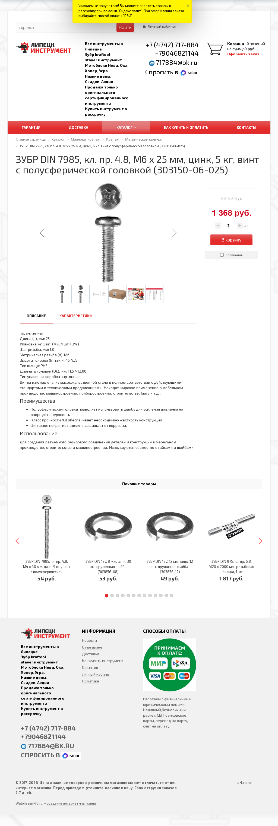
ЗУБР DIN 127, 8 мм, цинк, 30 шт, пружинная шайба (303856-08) (108, 566)
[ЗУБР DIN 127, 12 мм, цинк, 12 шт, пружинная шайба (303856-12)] (170, 527)
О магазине (92, 647)
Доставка (90, 654)
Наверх (245, 782)
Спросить (160, 72)
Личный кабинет (96, 674)
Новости (89, 640)
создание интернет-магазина (71, 803)
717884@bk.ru (176, 62)
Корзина (235, 44)
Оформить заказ (243, 54)
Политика (90, 681)
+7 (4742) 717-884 (172, 45)
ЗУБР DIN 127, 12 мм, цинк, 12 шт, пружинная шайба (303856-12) (170, 566)
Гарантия (90, 667)
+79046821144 (177, 53)
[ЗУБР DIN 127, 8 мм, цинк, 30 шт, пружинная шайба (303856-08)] (108, 527)
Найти (125, 27)
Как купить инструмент (102, 660)
